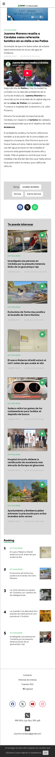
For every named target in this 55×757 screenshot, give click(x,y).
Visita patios (34, 194)
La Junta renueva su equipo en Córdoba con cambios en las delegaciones (23, 592)
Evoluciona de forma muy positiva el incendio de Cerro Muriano (26, 313)
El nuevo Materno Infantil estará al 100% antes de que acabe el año (27, 362)
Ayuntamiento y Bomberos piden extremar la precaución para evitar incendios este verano (27, 513)
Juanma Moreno (30, 187)
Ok (45, 752)
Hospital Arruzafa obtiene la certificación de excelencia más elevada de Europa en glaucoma (26, 462)
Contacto (27, 675)
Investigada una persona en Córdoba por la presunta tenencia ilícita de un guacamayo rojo (26, 264)
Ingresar (29, 689)
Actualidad (10, 30)
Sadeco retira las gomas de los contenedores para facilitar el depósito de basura (25, 411)
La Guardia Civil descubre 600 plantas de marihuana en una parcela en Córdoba (23, 614)
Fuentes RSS (27, 684)
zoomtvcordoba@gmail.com (27, 733)
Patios (17, 194)
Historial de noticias (27, 680)
